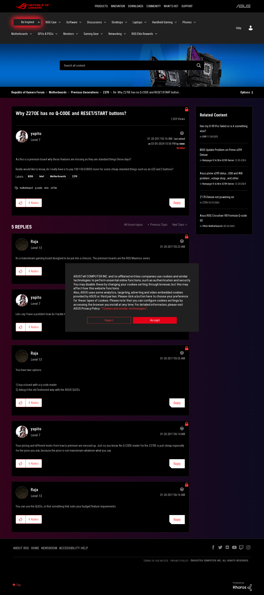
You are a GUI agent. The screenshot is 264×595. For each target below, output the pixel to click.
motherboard (26, 188)
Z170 (204, 202)
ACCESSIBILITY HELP (73, 548)
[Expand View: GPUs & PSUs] (56, 34)
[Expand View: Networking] (125, 34)
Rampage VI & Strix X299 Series (218, 160)
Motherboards (58, 92)
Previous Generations (85, 92)
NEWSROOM (49, 548)
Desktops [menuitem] (117, 22)
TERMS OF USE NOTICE (155, 560)
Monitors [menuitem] (68, 33)
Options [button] (245, 92)
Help (238, 28)
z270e (54, 188)
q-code (38, 188)
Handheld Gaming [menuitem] (162, 22)
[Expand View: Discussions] (105, 22)
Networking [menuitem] (115, 33)
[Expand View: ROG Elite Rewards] (156, 34)
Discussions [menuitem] (94, 22)
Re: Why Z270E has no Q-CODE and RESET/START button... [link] (147, 92)
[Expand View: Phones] (195, 22)
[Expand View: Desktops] (126, 22)
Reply (177, 203)
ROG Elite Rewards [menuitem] (142, 33)
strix (46, 188)
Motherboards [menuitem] (19, 33)
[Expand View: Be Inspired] (39, 22)
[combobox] (132, 65)
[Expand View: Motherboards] (31, 34)
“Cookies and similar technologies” (124, 308)
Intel (41, 176)
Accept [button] (155, 320)
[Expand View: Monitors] (77, 34)
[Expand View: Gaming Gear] (102, 34)
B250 (30, 176)
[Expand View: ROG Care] (60, 22)
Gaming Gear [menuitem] (91, 33)
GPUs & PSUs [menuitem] (45, 33)
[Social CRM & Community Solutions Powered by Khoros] (242, 586)
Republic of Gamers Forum (28, 92)
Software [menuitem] (71, 22)
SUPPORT (187, 6)
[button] (21, 203)
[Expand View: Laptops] (145, 22)
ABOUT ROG (21, 548)
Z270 (106, 92)
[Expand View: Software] (80, 22)
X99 (204, 136)
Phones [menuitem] (187, 22)
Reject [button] (109, 320)
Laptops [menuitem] (137, 22)
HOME (35, 548)
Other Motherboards (212, 226)
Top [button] (18, 585)
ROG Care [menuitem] (51, 22)
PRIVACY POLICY (179, 560)
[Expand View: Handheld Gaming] (176, 22)
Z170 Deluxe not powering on (217, 197)
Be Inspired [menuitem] (27, 22)
